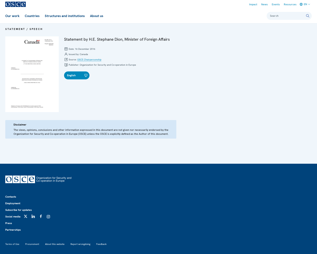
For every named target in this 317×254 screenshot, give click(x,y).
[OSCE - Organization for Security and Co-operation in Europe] (15, 4)
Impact (253, 4)
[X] (25, 216)
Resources (290, 4)
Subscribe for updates (18, 210)
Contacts (10, 196)
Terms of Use (12, 244)
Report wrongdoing (80, 244)
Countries (32, 16)
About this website (55, 244)
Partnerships (13, 230)
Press (8, 223)
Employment (12, 203)
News (264, 4)
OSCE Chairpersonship (89, 59)
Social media (12, 216)
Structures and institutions (65, 16)
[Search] (308, 16)
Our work (12, 16)
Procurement (32, 244)
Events (276, 4)
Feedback (101, 244)
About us (96, 16)
